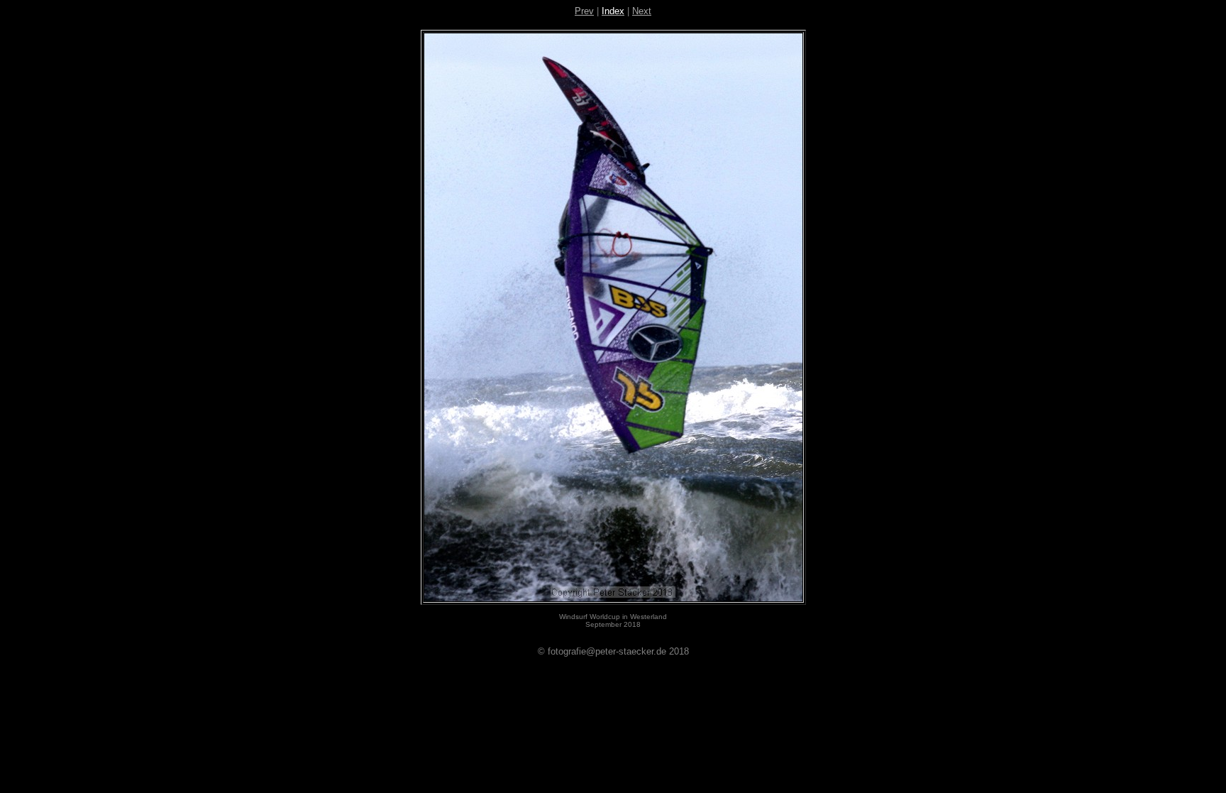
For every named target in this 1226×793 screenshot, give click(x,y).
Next (641, 11)
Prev (584, 11)
